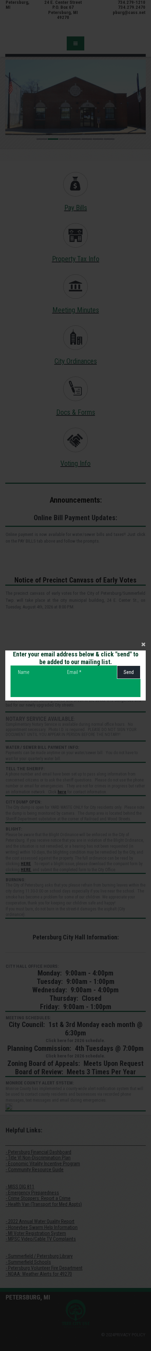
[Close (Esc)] (75, 643)
